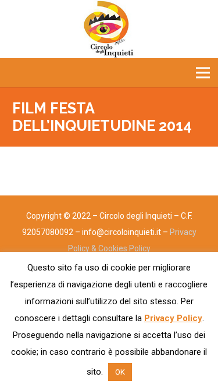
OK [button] (120, 372)
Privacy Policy (173, 318)
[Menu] (203, 72)
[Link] (109, 29)
